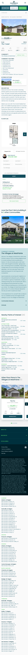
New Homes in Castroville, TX (8, 643)
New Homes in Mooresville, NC (9, 576)
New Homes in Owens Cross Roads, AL (11, 529)
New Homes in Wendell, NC (8, 594)
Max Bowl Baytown (6, 339)
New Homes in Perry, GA (7, 565)
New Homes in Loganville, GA (8, 558)
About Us (3, 429)
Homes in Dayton (5, 17)
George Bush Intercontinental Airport (9, 320)
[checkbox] (3, 173)
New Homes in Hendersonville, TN (9, 604)
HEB (2, 347)
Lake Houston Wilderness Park (9, 361)
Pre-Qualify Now (14, 201)
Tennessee (4, 598)
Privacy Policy (4, 447)
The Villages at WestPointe (16, 17)
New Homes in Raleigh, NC (8, 591)
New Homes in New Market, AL (9, 527)
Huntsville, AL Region (6, 509)
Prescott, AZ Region (6, 537)
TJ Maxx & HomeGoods (7, 345)
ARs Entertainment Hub (7, 338)
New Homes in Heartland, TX (8, 614)
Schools (3, 305)
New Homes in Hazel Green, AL (9, 521)
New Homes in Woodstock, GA (9, 561)
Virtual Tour (21, 55)
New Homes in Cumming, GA (8, 552)
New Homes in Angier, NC (7, 582)
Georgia (3, 544)
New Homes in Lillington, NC (8, 590)
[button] (6, 38)
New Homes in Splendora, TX (8, 637)
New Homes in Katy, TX (7, 633)
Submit (14, 176)
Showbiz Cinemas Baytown (8, 332)
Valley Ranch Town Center (8, 348)
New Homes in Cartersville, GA (9, 550)
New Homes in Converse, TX (8, 646)
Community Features (7, 301)
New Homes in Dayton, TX (7, 629)
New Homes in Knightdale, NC (8, 588)
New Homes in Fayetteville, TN (9, 516)
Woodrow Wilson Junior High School (8, 369)
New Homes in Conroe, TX (7, 626)
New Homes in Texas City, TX (8, 639)
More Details (12, 416)
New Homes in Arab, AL (7, 510)
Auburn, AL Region (6, 500)
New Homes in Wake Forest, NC (9, 593)
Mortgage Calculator (20, 151)
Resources (4, 435)
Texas (3, 609)
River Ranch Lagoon (6, 328)
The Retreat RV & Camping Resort (10, 330)
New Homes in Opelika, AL (7, 504)
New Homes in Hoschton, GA (8, 555)
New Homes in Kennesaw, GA (8, 557)
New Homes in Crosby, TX (7, 628)
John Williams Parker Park (8, 358)
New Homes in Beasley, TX (8, 623)
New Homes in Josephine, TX (8, 616)
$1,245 (6, 38)
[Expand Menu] (17, 13)
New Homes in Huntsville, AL (8, 523)
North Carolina (5, 568)
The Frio (12, 401)
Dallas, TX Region (6, 611)
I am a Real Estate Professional (11, 173)
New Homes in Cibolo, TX (7, 645)
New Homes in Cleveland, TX (8, 625)
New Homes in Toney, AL (7, 532)
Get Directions (5, 8)
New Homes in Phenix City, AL (8, 506)
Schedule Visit (14, 8)
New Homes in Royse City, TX (8, 617)
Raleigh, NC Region (6, 579)
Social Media (4, 441)
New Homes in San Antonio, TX (9, 649)
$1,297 (12, 406)
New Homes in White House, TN (9, 607)
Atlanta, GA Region (6, 546)
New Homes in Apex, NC (7, 583)
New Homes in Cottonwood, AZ (9, 538)
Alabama (3, 498)
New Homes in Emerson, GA (8, 553)
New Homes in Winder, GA (8, 560)
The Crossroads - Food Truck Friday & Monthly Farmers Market (10, 326)
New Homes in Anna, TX (7, 613)
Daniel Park (4, 360)
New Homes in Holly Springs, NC (9, 587)
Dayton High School (6, 367)
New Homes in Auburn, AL (7, 501)
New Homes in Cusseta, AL (8, 503)
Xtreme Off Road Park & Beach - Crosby (9, 334)
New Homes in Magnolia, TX (8, 634)
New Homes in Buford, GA (7, 547)
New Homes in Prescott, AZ (8, 540)
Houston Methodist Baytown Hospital (8, 353)
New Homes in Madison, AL (8, 524)
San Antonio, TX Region (7, 641)
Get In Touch (23, 8)
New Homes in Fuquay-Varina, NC (9, 585)
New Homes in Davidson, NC (8, 575)
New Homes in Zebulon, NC (8, 596)
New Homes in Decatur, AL (8, 515)
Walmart (3, 344)
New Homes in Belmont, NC (8, 571)
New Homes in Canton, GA (8, 549)
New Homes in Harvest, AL (8, 520)
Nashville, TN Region (6, 600)
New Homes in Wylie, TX (7, 619)
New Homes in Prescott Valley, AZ (9, 541)
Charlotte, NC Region (7, 570)
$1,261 (17, 82)
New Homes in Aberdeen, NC (8, 580)
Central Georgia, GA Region (8, 564)
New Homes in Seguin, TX (7, 651)
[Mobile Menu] (25, 2)
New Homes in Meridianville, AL (9, 526)
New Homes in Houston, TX (8, 631)
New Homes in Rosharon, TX (8, 636)
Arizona (3, 535)
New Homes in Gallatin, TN (8, 602)
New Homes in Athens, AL (7, 512)
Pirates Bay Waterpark (7, 336)
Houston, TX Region (6, 622)
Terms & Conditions (5, 449)
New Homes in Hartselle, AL (8, 518)
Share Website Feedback (7, 451)
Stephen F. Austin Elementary (8, 366)
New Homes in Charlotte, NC (8, 573)
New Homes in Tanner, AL (7, 531)
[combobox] (6, 382)
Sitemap (3, 453)
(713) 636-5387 (12, 157)
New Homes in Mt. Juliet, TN (8, 605)
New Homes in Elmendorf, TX (8, 648)
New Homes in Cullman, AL (8, 513)
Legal (4, 179)
